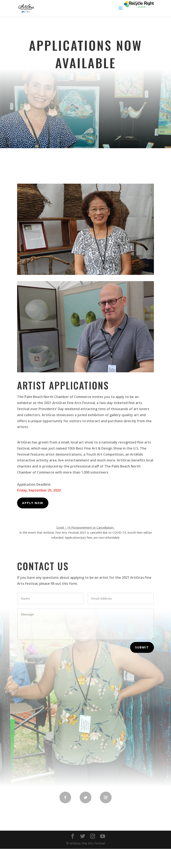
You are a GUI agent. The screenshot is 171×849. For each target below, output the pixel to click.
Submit (142, 647)
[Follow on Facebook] (65, 797)
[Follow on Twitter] (85, 797)
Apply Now (32, 503)
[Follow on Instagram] (106, 797)
